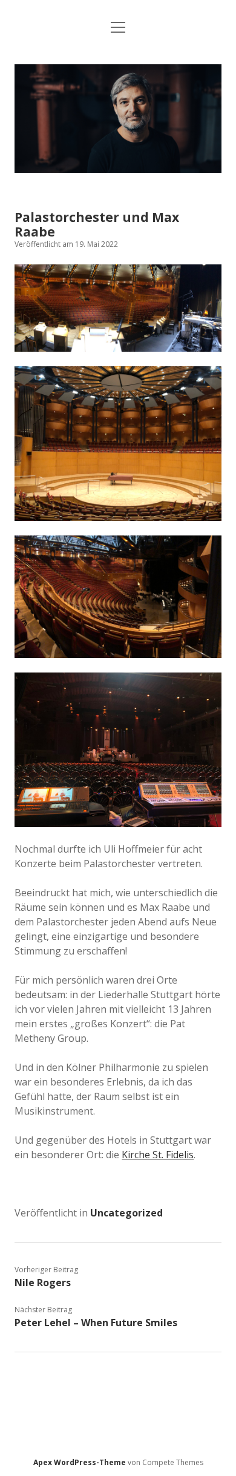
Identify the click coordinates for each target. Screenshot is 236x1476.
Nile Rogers (43, 1282)
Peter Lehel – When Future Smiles (96, 1322)
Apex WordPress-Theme (79, 1462)
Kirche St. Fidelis (158, 1154)
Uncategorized (126, 1212)
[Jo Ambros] (118, 169)
